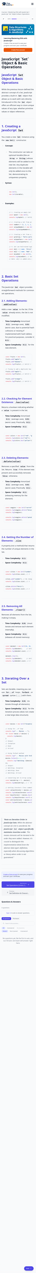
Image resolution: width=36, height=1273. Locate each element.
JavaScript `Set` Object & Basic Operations (16, 14)
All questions (6, 918)
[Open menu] (32, 4)
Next (27, 1268)
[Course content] (3, 19)
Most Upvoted (14, 931)
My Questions (20, 928)
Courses (4, 12)
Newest (5, 931)
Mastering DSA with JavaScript (18, 12)
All (3, 928)
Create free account (18, 50)
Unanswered (10, 928)
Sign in (8, 913)
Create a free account (10, 874)
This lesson (16, 918)
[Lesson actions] (32, 19)
